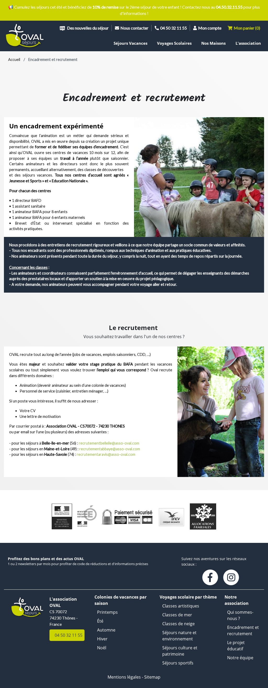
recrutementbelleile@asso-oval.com (109, 443)
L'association (248, 43)
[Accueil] (25, 36)
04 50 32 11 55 (173, 27)
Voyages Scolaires (174, 43)
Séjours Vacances (130, 43)
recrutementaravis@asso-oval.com (106, 454)
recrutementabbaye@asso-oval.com (109, 449)
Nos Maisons (213, 43)
